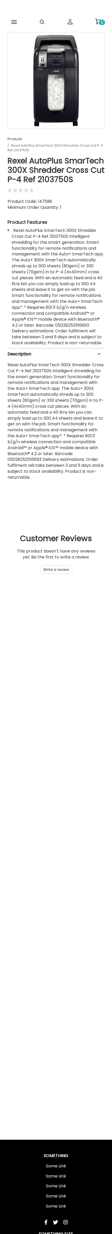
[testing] (56, 9)
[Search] (42, 22)
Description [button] (19, 354)
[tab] (56, 353)
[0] (98, 21)
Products (15, 139)
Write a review (56, 569)
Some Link (56, 1166)
